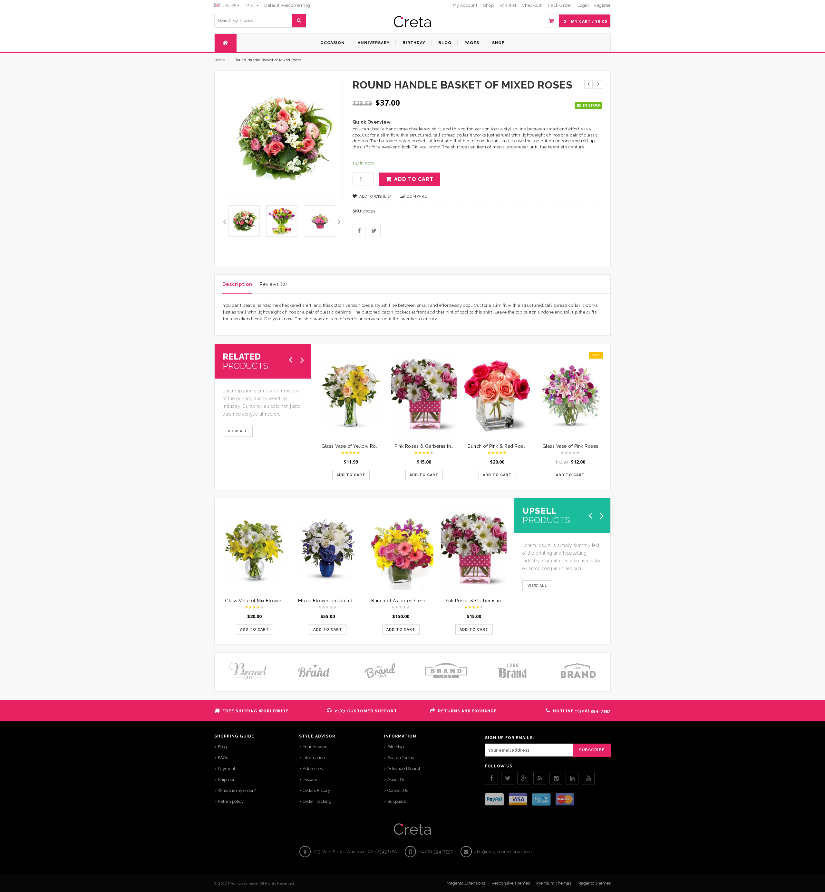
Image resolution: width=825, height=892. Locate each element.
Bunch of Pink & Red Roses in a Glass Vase (516, 446)
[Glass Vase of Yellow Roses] (350, 395)
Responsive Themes (510, 883)
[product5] (244, 221)
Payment (226, 768)
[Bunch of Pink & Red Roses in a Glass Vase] (497, 395)
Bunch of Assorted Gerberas (403, 600)
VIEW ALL (238, 431)
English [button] (228, 5)
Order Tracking (317, 801)
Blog (222, 746)
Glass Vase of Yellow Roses (352, 446)
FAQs (223, 757)
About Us (396, 779)
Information (314, 757)
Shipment (227, 779)
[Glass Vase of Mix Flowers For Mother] (254, 549)
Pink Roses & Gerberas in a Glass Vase (437, 446)
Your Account (316, 746)
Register (602, 5)
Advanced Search (404, 768)
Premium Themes (553, 883)
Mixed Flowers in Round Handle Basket (341, 600)
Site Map (395, 746)
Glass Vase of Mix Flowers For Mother (267, 600)
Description (237, 284)
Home (219, 60)
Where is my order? (237, 790)
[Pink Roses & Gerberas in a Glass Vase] (424, 395)
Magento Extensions (466, 883)
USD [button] (251, 5)
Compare (417, 196)
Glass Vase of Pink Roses (570, 446)
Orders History (316, 790)
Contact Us (397, 790)
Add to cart (413, 179)
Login (583, 5)
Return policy (231, 801)
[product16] (319, 221)
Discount (311, 779)
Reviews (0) (273, 284)
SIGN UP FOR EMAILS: (509, 738)
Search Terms (400, 757)
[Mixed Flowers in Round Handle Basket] (327, 549)
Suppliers (396, 801)
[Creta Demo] (412, 21)
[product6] (281, 221)
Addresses (313, 768)
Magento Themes (594, 883)
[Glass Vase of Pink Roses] (570, 395)
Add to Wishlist (375, 196)
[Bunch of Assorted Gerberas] (400, 549)
